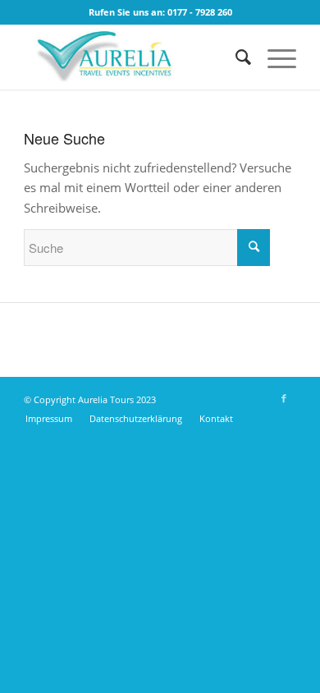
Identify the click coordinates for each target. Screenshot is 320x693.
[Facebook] (284, 398)
